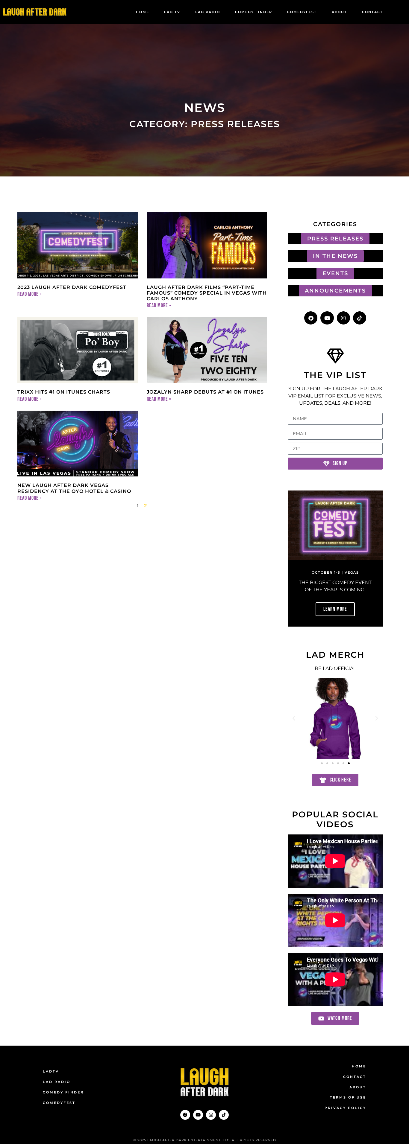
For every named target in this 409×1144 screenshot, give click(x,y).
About (339, 12)
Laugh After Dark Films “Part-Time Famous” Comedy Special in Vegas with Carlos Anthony (207, 292)
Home (142, 12)
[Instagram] (343, 318)
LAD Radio (207, 12)
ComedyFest (302, 12)
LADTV (51, 1071)
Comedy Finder (253, 12)
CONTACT (354, 1077)
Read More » (29, 294)
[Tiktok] (359, 318)
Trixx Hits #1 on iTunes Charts (63, 392)
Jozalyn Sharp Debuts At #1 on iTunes (205, 392)
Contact (372, 12)
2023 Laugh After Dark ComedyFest (71, 287)
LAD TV (172, 12)
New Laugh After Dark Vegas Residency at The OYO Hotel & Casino (74, 488)
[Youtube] (327, 318)
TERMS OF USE (348, 1097)
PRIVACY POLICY (345, 1108)
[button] (294, 718)
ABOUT (357, 1087)
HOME (359, 1066)
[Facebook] (310, 318)
